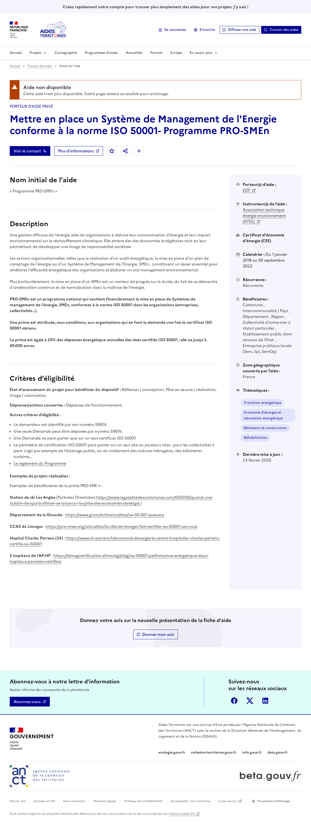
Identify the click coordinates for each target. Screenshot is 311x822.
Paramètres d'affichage (273, 801)
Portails (156, 52)
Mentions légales (104, 801)
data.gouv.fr (278, 752)
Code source (227, 801)
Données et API (44, 801)
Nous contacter (74, 801)
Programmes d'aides (101, 52)
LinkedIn (265, 700)
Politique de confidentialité (143, 801)
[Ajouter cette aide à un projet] (139, 151)
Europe (176, 52)
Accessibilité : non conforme (190, 801)
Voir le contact (27, 151)
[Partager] (125, 151)
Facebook (234, 700)
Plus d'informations (76, 151)
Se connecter (175, 29)
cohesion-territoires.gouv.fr (213, 752)
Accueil (16, 52)
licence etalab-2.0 (182, 814)
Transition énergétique (262, 402)
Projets (35, 52)
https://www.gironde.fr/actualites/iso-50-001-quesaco (114, 515)
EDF (247, 190)
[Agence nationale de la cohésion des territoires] (39, 776)
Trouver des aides (283, 29)
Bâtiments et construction (265, 428)
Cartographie (66, 52)
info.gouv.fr (252, 752)
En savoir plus (201, 52)
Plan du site (18, 801)
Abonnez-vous (27, 702)
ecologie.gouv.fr (171, 752)
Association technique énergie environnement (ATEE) (264, 215)
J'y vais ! (240, 7)
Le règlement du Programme (40, 463)
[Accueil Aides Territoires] (53, 29)
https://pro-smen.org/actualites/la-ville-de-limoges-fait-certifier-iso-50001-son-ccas (122, 526)
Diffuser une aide (242, 29)
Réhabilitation (255, 437)
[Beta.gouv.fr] (269, 776)
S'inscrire (207, 29)
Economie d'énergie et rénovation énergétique (263, 415)
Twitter (250, 700)
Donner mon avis (158, 634)
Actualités (134, 52)
